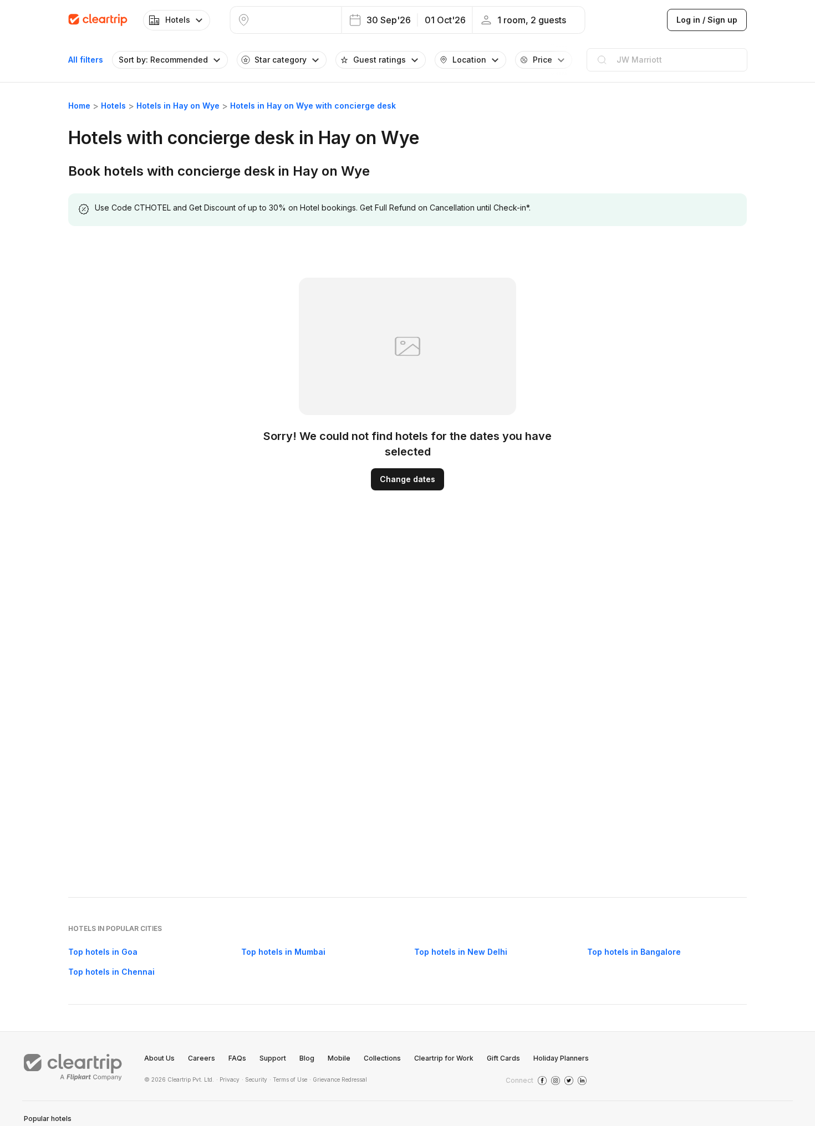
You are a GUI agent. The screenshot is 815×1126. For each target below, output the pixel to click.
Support (272, 1058)
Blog (306, 1058)
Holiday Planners (561, 1058)
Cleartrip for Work (443, 1058)
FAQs (237, 1058)
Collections (382, 1058)
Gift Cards (503, 1058)
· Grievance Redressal (338, 1079)
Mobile (339, 1058)
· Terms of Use (288, 1079)
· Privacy (228, 1079)
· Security (254, 1079)
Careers (201, 1058)
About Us (159, 1058)
